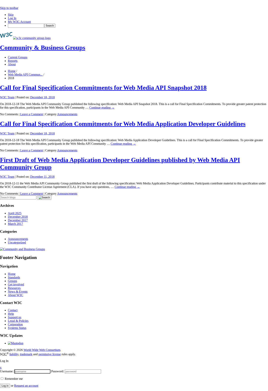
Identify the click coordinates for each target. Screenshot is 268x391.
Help (11, 313)
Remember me (13, 378)
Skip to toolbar (9, 8)
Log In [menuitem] (12, 18)
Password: (57, 371)
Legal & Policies (18, 320)
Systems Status (17, 328)
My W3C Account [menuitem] (19, 21)
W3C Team (7, 97)
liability (13, 354)
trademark (26, 354)
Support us (14, 317)
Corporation (15, 324)
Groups (12, 281)
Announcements (67, 114)
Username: (6, 371)
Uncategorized (17, 242)
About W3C (15, 295)
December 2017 (18, 220)
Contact (12, 310)
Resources (14, 288)
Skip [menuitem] (11, 14)
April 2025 (14, 213)
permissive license (49, 354)
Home (11, 71)
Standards (14, 277)
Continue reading (102, 107)
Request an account (26, 385)
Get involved (16, 284)
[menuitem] (138, 26)
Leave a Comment (31, 114)
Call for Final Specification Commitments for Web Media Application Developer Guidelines (122, 123)
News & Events (17, 291)
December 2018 (18, 216)
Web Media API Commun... (25, 74)
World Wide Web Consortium (42, 350)
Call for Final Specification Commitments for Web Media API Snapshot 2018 (103, 87)
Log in (5, 385)
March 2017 (15, 223)
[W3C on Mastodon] (15, 343)
